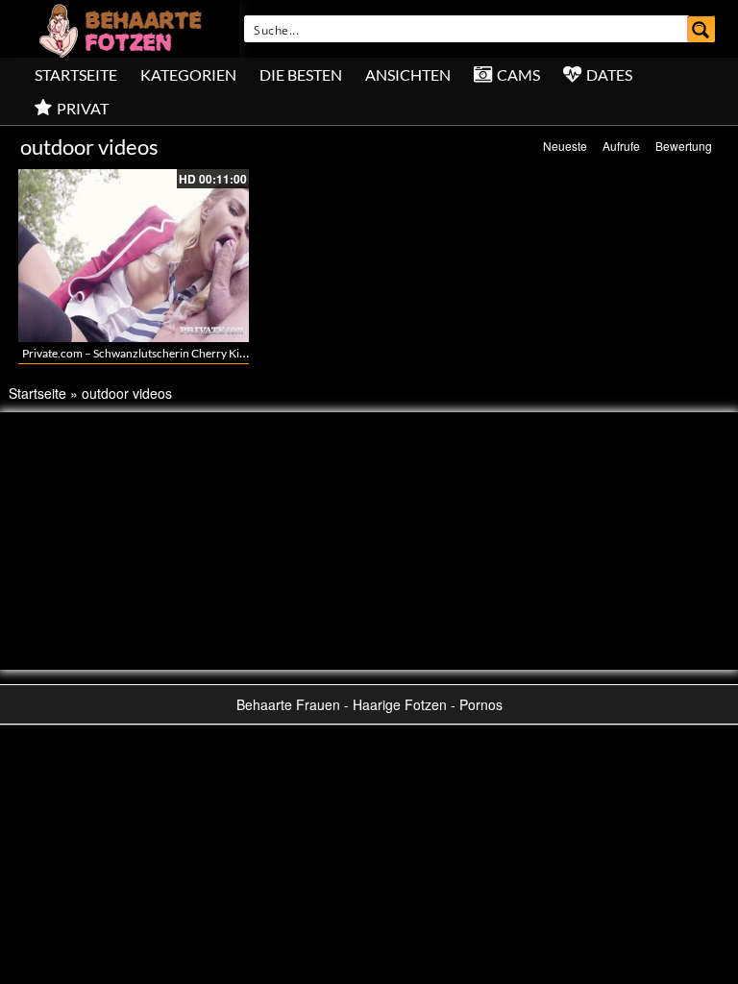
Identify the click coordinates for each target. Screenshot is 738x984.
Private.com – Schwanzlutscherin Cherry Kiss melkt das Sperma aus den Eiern (214, 353)
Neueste (565, 145)
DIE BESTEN (300, 74)
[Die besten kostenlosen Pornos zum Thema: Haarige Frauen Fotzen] (123, 28)
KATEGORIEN (188, 74)
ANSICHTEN (408, 74)
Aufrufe (621, 145)
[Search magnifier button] (701, 28)
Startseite (76, 74)
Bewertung (683, 145)
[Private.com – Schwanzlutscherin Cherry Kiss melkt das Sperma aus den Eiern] (133, 255)
